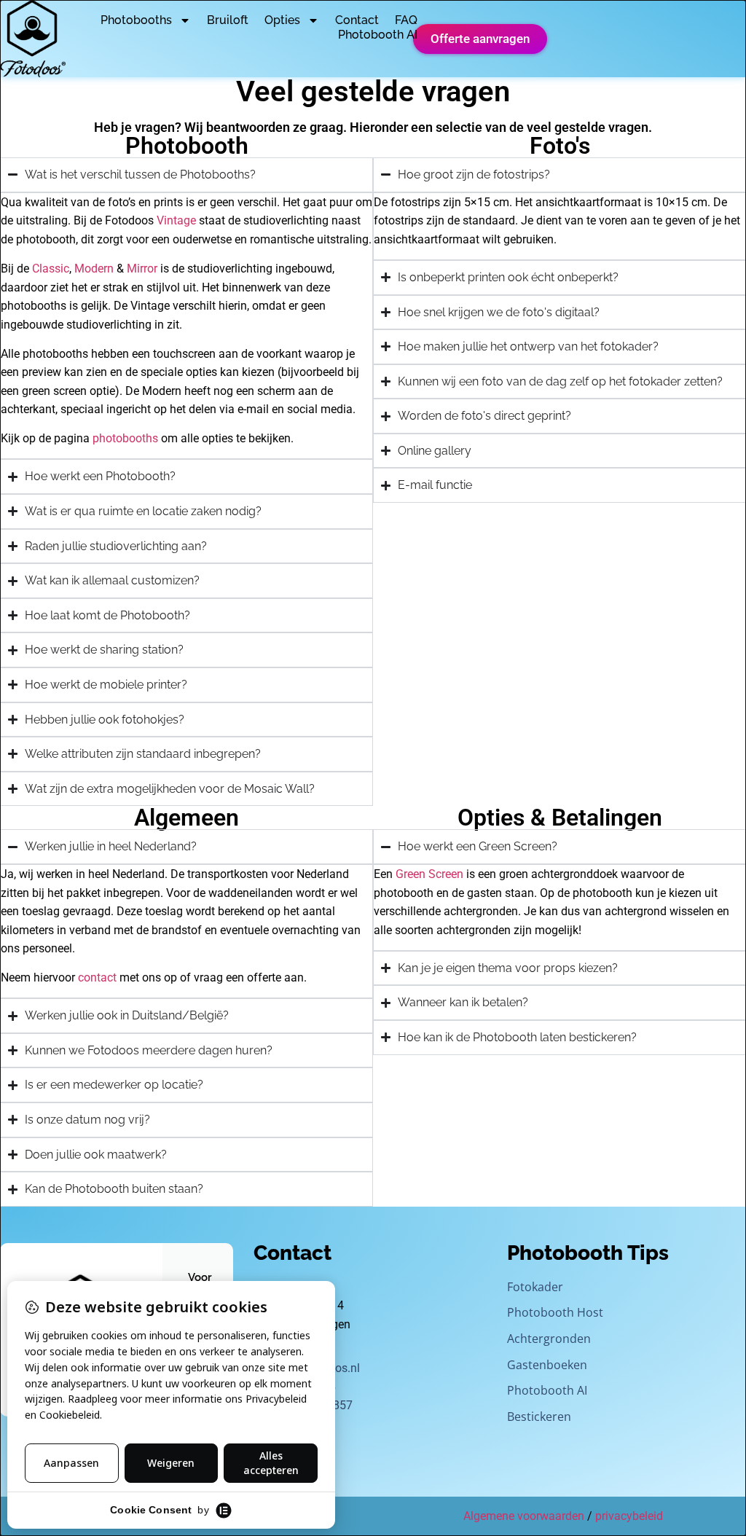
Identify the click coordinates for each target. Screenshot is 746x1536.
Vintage (176, 220)
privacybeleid (629, 1516)
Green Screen (429, 874)
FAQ (406, 20)
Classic (50, 268)
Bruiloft (227, 20)
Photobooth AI (377, 35)
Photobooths (136, 20)
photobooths (125, 438)
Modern (94, 268)
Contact (357, 20)
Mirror (142, 268)
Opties (282, 20)
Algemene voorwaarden (523, 1516)
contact (97, 977)
